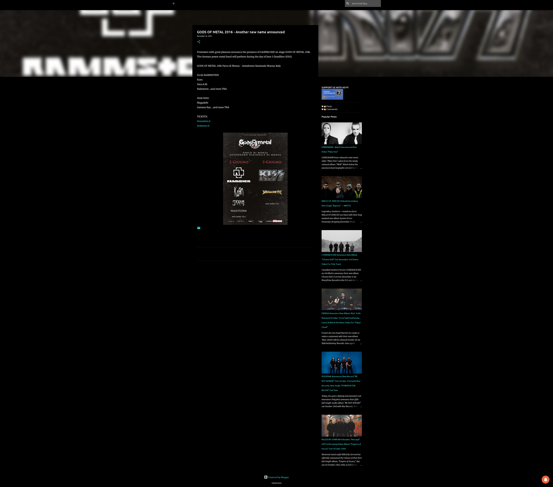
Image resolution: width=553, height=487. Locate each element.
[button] (198, 42)
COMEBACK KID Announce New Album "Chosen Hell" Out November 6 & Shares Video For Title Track (340, 259)
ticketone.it (203, 125)
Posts (329, 106)
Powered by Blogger (278, 477)
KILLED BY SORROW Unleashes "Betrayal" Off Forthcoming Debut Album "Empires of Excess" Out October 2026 (341, 444)
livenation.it (204, 121)
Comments (332, 109)
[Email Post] (198, 229)
